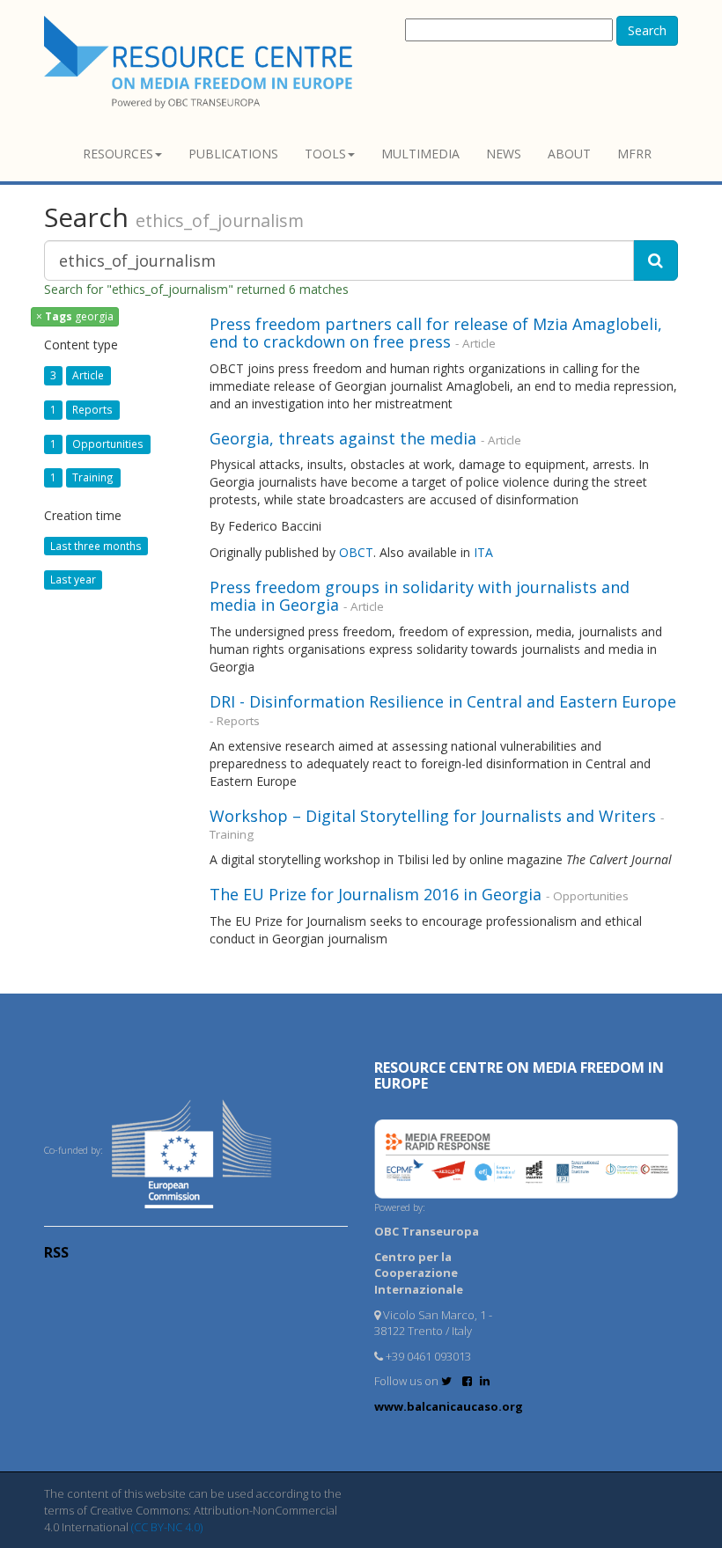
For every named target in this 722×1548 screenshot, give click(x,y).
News (503, 153)
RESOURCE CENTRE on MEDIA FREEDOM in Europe (519, 1075)
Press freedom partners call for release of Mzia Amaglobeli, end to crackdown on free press (436, 332)
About (569, 153)
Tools (325, 153)
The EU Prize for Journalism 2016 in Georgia (376, 894)
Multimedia (420, 153)
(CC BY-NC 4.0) (167, 1527)
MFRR (634, 153)
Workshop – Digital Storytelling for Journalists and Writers (433, 815)
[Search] (655, 260)
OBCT (356, 552)
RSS (56, 1252)
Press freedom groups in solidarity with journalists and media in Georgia (420, 595)
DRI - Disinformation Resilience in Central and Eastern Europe (443, 701)
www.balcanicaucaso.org (448, 1406)
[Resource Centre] (200, 62)
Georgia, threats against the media (343, 438)
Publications (233, 153)
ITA (483, 552)
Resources (118, 153)
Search (647, 30)
